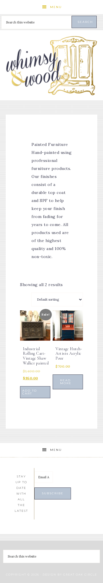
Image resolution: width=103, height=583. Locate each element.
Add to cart (29, 392)
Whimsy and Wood (51, 65)
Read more (66, 381)
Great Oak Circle (80, 574)
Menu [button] (56, 7)
